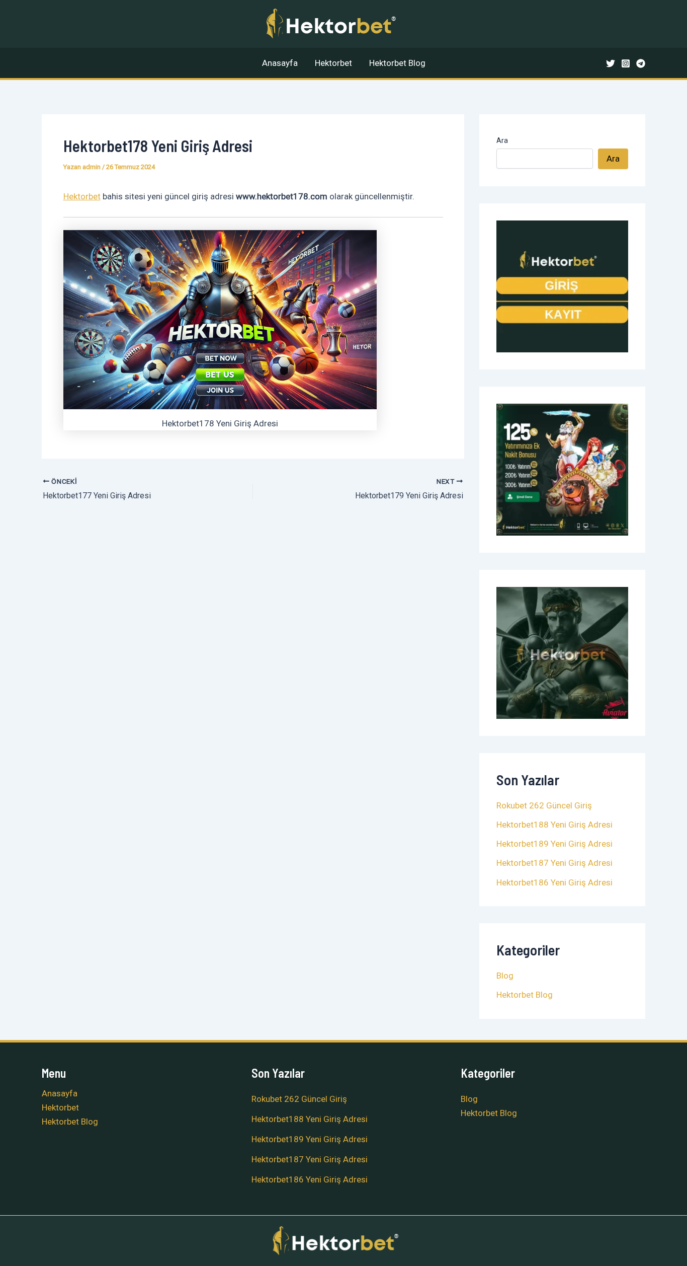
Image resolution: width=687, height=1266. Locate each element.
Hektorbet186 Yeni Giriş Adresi (554, 882)
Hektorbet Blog (397, 63)
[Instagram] (625, 63)
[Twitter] (610, 63)
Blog (504, 976)
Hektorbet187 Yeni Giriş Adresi (554, 863)
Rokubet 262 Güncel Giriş (544, 805)
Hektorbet (333, 63)
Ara (502, 140)
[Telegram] (640, 63)
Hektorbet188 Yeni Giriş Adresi (554, 825)
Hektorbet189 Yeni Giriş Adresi (554, 844)
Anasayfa (280, 63)
